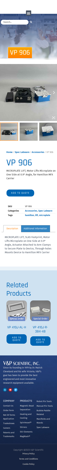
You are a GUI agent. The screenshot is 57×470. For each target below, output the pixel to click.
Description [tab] (12, 228)
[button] (28, 13)
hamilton (29, 215)
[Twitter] (15, 390)
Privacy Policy (28, 454)
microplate (44, 215)
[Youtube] (10, 390)
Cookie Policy (28, 464)
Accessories (38, 152)
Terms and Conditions (28, 459)
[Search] (32, 22)
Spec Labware (22, 152)
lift (36, 215)
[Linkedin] (5, 390)
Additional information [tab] (35, 228)
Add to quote (20, 193)
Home (9, 152)
